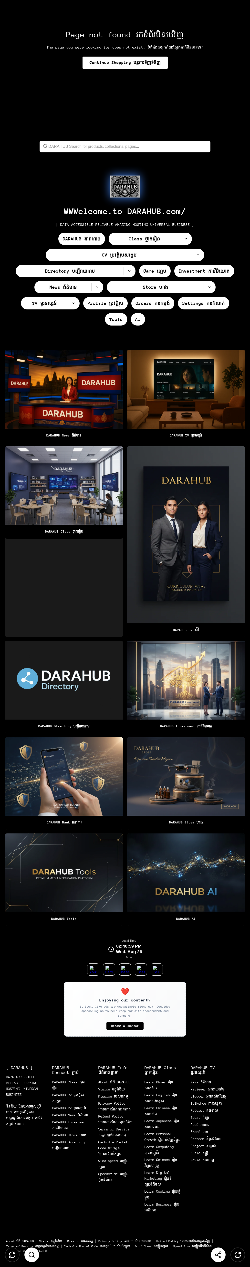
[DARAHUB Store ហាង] (186, 783)
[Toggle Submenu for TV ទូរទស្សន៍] (73, 303)
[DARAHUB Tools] (64, 879)
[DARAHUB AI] (186, 879)
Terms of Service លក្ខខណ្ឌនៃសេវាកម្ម (32, 1246)
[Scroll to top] (12, 1254)
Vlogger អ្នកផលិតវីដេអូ (209, 1096)
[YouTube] (93, 969)
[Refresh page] (237, 1254)
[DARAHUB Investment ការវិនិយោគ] (186, 687)
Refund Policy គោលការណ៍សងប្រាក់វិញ (183, 1241)
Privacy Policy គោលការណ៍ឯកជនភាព (124, 1241)
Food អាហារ (200, 1125)
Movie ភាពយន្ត (202, 1160)
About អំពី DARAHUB (114, 1082)
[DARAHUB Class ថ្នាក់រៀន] (64, 541)
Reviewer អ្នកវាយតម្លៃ (208, 1089)
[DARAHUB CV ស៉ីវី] (186, 541)
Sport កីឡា (200, 1117)
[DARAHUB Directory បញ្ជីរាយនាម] (64, 687)
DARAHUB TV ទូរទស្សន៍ (69, 1108)
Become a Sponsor (125, 1026)
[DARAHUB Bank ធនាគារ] (64, 783)
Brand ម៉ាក (199, 1132)
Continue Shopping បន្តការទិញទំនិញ (125, 62)
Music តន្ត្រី (199, 1153)
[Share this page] (218, 1254)
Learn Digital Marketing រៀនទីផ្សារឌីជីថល (158, 1178)
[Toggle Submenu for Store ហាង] (209, 287)
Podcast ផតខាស (204, 1110)
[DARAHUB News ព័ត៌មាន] (64, 396)
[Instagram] (141, 969)
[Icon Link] (125, 186)
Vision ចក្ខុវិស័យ (111, 1089)
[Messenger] (125, 969)
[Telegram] (157, 969)
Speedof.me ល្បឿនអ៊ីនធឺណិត (192, 1246)
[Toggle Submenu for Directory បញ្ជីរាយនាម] (129, 271)
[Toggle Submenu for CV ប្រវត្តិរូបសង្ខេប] (198, 255)
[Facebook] (109, 969)
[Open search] (31, 1254)
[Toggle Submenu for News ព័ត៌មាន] (97, 287)
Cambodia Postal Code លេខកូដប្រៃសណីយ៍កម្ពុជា (113, 1148)
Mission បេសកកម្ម (113, 1096)
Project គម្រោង (204, 1146)
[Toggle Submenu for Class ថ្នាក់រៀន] (185, 239)
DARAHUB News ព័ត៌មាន (70, 1115)
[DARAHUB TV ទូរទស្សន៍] (186, 396)
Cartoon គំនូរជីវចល (206, 1139)
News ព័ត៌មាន (201, 1082)
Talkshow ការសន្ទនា (206, 1103)
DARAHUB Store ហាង (69, 1135)
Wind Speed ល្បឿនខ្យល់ (151, 1246)
